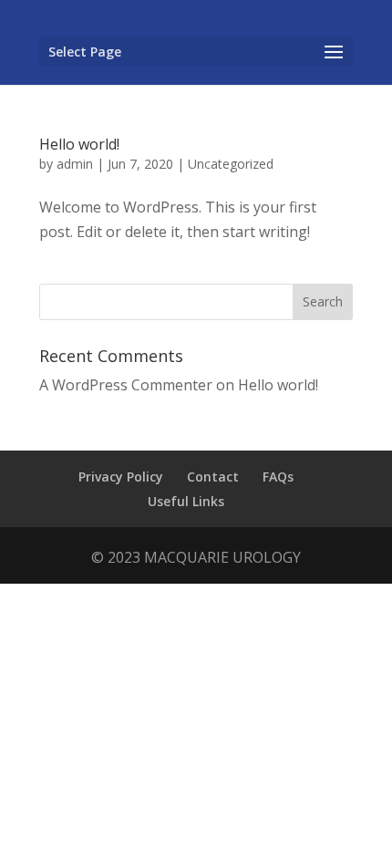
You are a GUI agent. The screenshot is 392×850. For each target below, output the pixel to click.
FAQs (278, 476)
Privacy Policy (120, 476)
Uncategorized (230, 163)
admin (75, 163)
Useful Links (186, 501)
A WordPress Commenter (125, 385)
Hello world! (79, 144)
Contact (213, 476)
